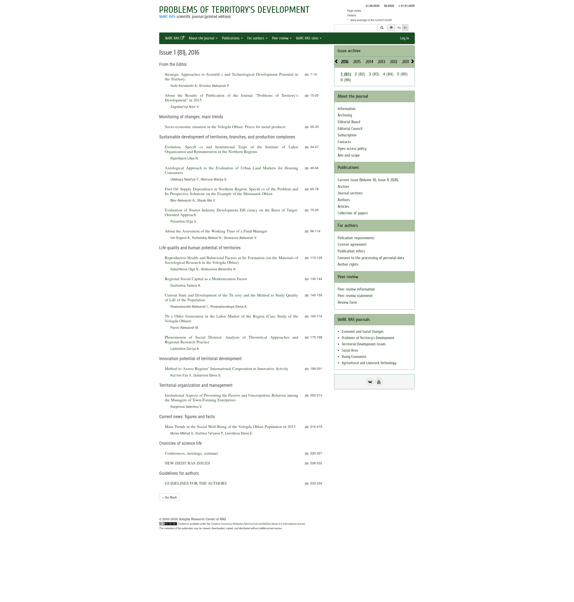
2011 (405, 61)
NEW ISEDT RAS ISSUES (187, 463)
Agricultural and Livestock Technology (369, 363)
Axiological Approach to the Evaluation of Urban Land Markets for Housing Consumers (231, 170)
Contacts (344, 142)
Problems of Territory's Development (234, 9)
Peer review (280, 38)
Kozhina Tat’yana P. (209, 433)
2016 (344, 61)
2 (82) (360, 74)
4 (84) (388, 74)
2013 (381, 61)
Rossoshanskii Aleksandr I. (189, 306)
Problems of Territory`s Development (368, 338)
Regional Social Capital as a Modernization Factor (206, 278)
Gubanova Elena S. (207, 375)
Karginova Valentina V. (186, 406)
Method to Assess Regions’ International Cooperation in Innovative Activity (226, 368)
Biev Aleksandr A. (182, 200)
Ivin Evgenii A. (180, 237)
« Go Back (169, 497)
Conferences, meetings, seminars (191, 453)
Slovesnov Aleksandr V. (240, 237)
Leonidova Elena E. (239, 433)
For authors (256, 38)
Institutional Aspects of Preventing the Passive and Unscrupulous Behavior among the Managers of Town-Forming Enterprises (231, 397)
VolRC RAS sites (307, 38)
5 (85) (402, 74)
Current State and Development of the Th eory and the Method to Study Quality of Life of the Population (231, 297)
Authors (344, 200)
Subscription (347, 135)
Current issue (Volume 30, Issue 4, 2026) (368, 180)
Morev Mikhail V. (182, 433)
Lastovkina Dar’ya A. (185, 348)
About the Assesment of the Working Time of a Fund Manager (216, 231)
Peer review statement (355, 295)
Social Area (350, 350)
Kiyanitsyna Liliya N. (184, 158)
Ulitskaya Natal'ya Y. (184, 179)
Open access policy (352, 148)
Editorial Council (350, 128)
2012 (393, 61)
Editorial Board (349, 122)
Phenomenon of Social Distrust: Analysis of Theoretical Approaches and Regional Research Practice (231, 339)
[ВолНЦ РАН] (370, 382)
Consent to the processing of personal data (371, 258)
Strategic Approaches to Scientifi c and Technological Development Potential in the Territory (231, 76)
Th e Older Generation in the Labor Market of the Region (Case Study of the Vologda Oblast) (231, 318)
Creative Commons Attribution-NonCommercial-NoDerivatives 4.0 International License (258, 523)
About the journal (202, 38)
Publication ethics (351, 251)
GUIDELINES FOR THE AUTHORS (196, 483)
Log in (404, 38)
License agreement (352, 244)
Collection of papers (353, 213)
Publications (231, 38)
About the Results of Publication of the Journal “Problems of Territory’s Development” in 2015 (231, 97)
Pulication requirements (356, 238)
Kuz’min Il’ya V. (181, 375)
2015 (357, 61)
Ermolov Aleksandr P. (214, 85)
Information (347, 108)
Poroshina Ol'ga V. (183, 221)
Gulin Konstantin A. (184, 85)
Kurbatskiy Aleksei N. (207, 237)
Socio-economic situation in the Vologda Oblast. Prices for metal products (225, 126)
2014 (369, 61)
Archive (343, 186)
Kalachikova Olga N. (184, 269)
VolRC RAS (167, 16)
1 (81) (346, 74)
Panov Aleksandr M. (184, 327)
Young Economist (354, 357)
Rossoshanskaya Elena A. (228, 306)
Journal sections (350, 193)
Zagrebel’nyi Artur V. (184, 106)
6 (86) (346, 79)
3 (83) (374, 74)
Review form (347, 302)
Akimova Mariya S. (214, 179)
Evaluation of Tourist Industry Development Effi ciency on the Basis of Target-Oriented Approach (231, 212)
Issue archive (349, 50)
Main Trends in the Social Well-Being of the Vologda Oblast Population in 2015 (230, 426)
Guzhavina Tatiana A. (185, 285)
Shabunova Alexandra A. (218, 269)
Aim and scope (349, 155)
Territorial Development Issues (364, 344)
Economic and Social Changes (363, 331)
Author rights (348, 264)
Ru (399, 27)
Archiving (345, 115)
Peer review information (356, 289)
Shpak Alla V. (206, 200)
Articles (343, 206)
